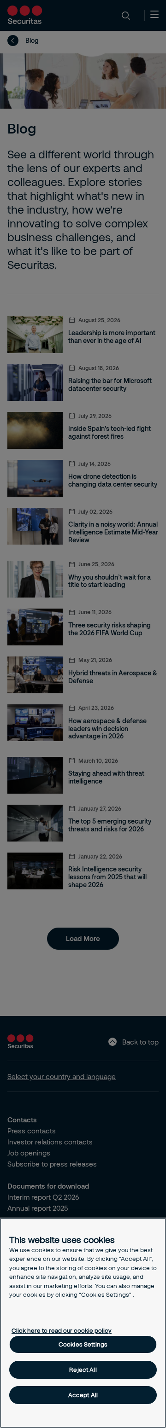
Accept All (83, 1395)
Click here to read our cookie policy (62, 1330)
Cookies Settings (83, 1344)
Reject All (82, 1369)
